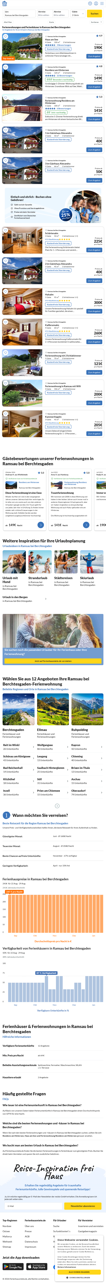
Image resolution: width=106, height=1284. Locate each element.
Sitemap (7, 1246)
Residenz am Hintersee (57, 70)
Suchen (94, 13)
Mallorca (7, 1236)
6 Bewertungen (64, 108)
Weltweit (7, 1241)
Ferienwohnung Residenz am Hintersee (59, 101)
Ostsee (6, 1231)
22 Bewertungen (64, 75)
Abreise (57, 12)
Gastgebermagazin (87, 1231)
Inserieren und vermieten (90, 1226)
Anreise (42, 12)
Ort (6, 12)
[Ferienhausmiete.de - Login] (97, 3)
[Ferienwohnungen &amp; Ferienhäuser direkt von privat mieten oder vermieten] (4, 3)
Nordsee (7, 1226)
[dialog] (79, 1258)
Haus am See (51, 39)
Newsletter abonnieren (83, 1206)
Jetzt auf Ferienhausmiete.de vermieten (53, 661)
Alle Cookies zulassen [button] (79, 1272)
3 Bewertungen (64, 45)
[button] (103, 3)
